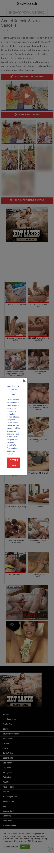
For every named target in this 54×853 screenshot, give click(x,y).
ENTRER (14, 460)
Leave (13, 466)
